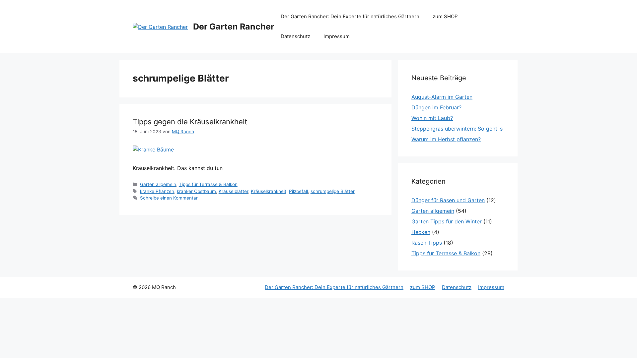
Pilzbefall (298, 191)
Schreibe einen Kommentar (169, 198)
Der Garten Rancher (233, 26)
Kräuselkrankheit (268, 191)
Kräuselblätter (233, 191)
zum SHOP (445, 16)
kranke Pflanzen (157, 191)
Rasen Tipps (426, 242)
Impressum (336, 36)
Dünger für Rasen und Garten (448, 200)
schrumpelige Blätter (333, 191)
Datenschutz (295, 36)
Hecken (420, 232)
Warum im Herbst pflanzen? (446, 139)
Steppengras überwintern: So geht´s (457, 128)
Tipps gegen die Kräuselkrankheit (190, 121)
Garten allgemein (158, 184)
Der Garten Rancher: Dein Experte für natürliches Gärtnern (350, 16)
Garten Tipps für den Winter (446, 221)
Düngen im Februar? (436, 107)
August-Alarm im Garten (441, 96)
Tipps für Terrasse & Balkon (208, 184)
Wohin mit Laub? (432, 118)
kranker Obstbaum (196, 191)
